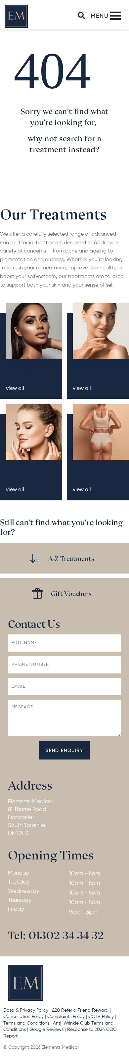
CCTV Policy (101, 1016)
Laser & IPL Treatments (25, 472)
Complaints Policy (66, 1016)
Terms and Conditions (26, 1023)
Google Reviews (47, 1029)
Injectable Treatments (25, 371)
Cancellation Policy (23, 1016)
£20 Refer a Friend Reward (80, 1010)
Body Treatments (92, 472)
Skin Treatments (92, 371)
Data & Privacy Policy (25, 1010)
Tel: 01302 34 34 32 (56, 934)
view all (15, 388)
